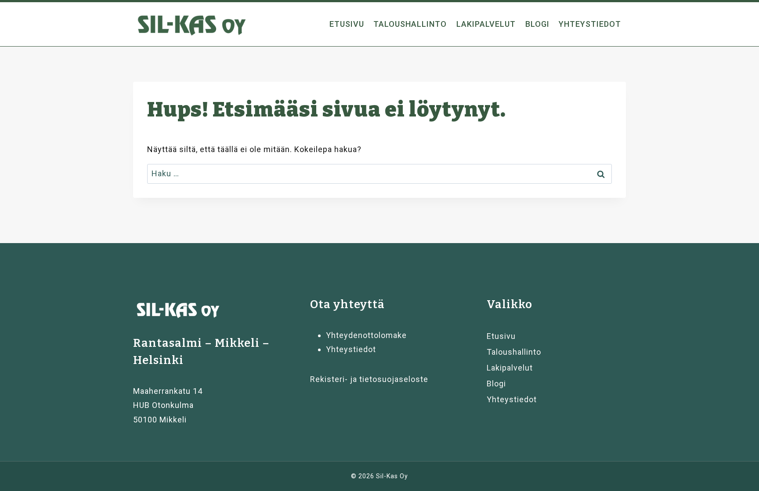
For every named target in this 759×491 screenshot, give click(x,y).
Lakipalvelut (486, 24)
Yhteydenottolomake (366, 335)
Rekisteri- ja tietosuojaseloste (369, 379)
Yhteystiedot (590, 24)
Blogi (537, 24)
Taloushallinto (410, 24)
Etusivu (346, 24)
